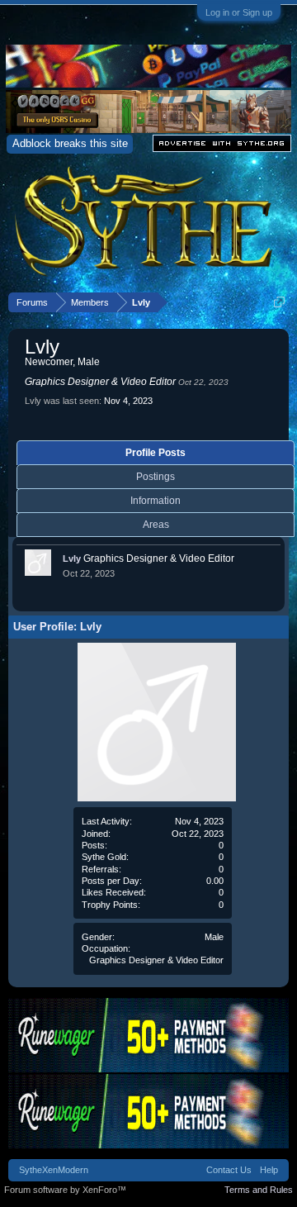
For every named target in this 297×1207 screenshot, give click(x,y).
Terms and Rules (258, 1190)
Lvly (72, 558)
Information (155, 500)
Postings (155, 476)
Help (269, 1170)
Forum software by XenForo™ (65, 1190)
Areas (156, 524)
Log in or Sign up (238, 12)
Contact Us (229, 1170)
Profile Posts (155, 453)
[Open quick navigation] (279, 302)
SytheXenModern (53, 1170)
